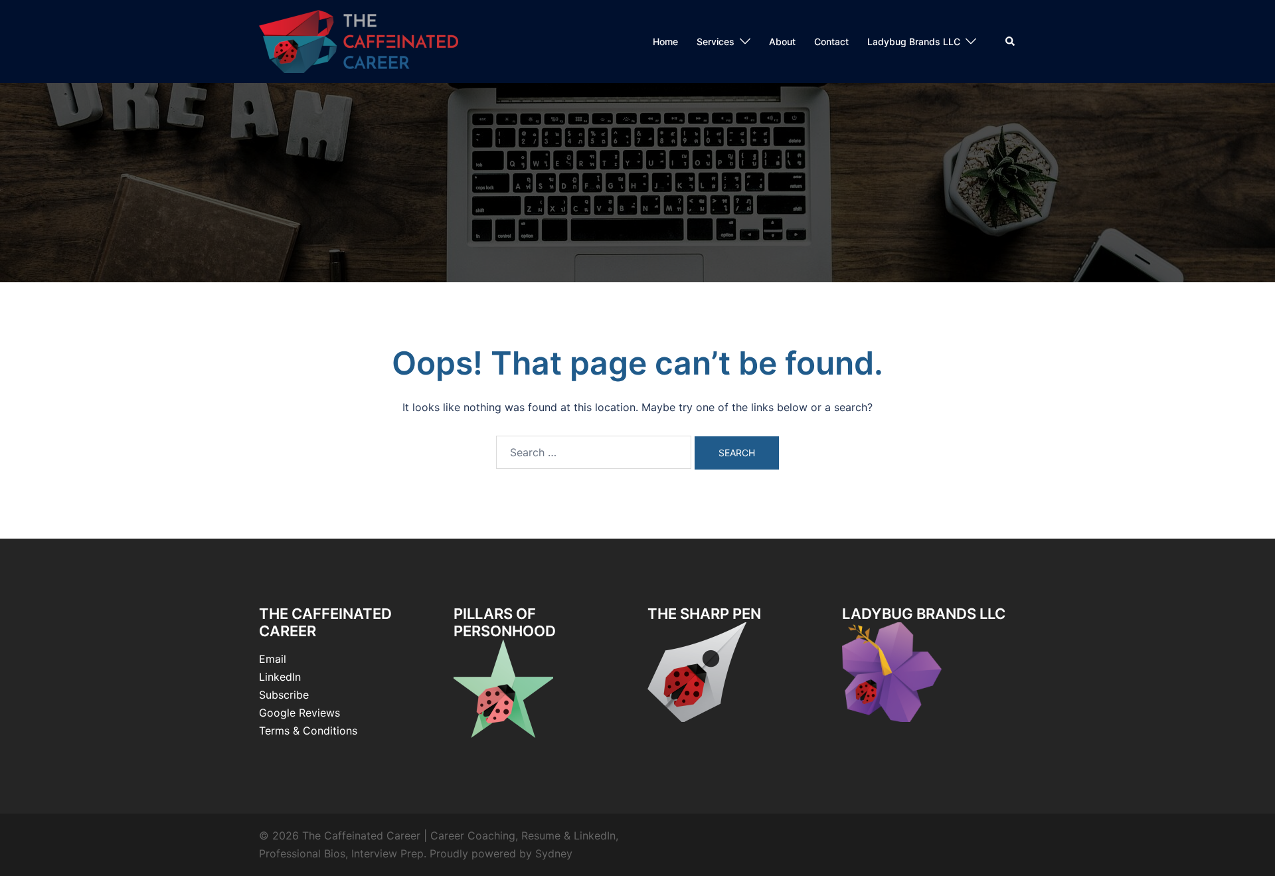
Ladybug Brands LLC (913, 41)
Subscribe (284, 694)
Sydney (553, 853)
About (782, 41)
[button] (1010, 41)
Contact (831, 41)
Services (715, 41)
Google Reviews (299, 712)
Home (665, 41)
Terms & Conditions (308, 730)
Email (272, 658)
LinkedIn (280, 676)
